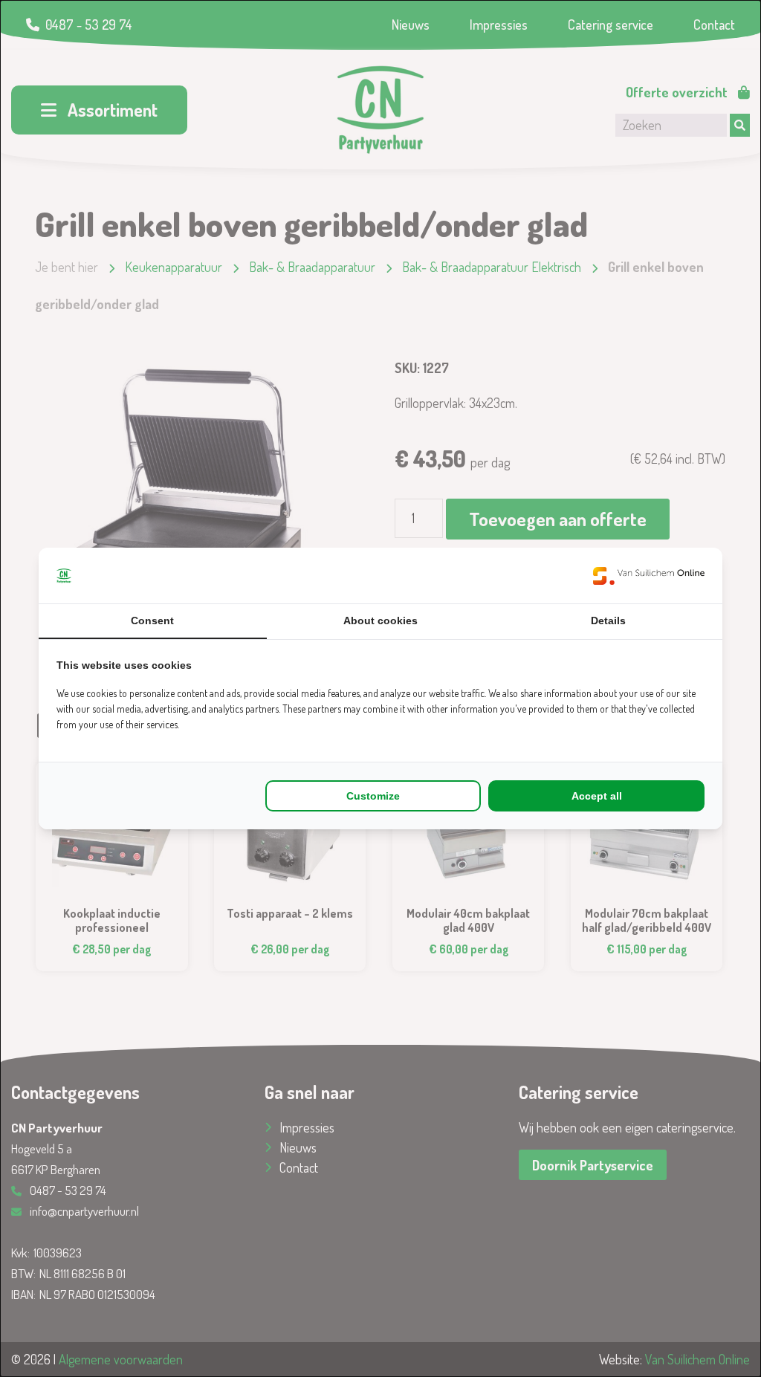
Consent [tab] (152, 620)
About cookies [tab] (380, 620)
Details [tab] (608, 620)
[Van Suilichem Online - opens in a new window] (649, 576)
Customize (373, 796)
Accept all (596, 796)
